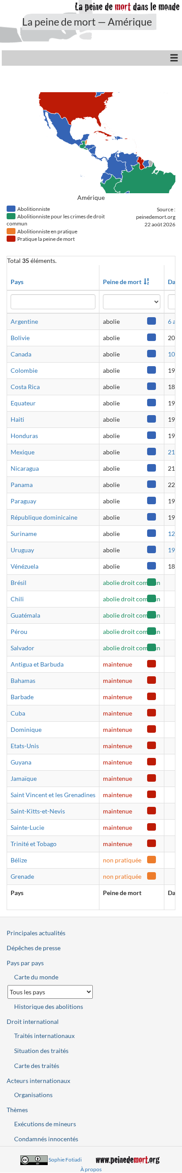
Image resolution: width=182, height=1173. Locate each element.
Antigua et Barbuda (37, 664)
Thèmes (17, 1109)
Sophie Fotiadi (65, 1159)
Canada (21, 354)
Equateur (23, 403)
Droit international (33, 1021)
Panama (22, 484)
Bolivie (20, 337)
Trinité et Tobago (34, 843)
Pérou (19, 631)
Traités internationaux (44, 1035)
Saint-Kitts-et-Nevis (38, 811)
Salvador (22, 648)
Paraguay (23, 501)
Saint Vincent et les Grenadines (53, 794)
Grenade (22, 876)
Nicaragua (25, 468)
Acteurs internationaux (38, 1080)
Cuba (18, 713)
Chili (17, 599)
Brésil (19, 582)
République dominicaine (44, 517)
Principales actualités (36, 933)
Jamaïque (24, 778)
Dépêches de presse (34, 948)
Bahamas (23, 680)
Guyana (21, 762)
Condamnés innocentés (46, 1139)
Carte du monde (36, 977)
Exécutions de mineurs (45, 1124)
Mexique (22, 452)
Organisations (33, 1094)
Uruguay (22, 550)
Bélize (19, 860)
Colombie (24, 370)
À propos (91, 1169)
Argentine (24, 321)
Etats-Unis (25, 746)
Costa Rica (25, 386)
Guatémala (25, 615)
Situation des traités (41, 1050)
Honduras (24, 435)
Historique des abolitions (48, 1006)
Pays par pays (25, 963)
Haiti (17, 419)
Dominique (26, 729)
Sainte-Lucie (27, 827)
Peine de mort (122, 281)
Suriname (24, 533)
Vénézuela (24, 566)
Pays (17, 281)
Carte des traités (36, 1065)
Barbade (22, 697)
